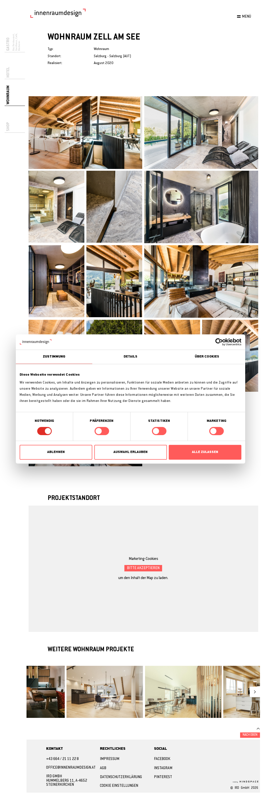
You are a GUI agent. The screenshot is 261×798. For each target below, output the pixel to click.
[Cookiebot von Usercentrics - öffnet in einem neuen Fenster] (219, 342)
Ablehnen (56, 452)
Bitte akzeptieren (143, 568)
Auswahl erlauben (130, 452)
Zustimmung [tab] (54, 356)
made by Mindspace (245, 781)
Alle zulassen (205, 452)
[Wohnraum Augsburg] (183, 692)
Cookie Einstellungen (119, 786)
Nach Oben (250, 734)
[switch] (102, 431)
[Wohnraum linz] (105, 692)
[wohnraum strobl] (46, 692)
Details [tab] (131, 356)
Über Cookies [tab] (207, 356)
